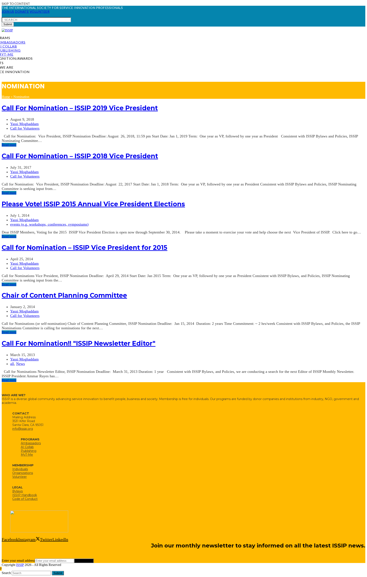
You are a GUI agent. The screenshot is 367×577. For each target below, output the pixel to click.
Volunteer (19, 477)
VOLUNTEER (40, 11)
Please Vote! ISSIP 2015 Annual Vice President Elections (93, 204)
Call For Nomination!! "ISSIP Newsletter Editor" (78, 343)
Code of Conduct (25, 499)
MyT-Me (27, 455)
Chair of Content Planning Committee (64, 295)
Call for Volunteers (25, 128)
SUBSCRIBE (84, 560)
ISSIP (20, 565)
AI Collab (27, 447)
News (20, 364)
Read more (9, 145)
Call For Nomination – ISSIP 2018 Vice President (80, 156)
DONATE (22, 11)
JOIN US (8, 11)
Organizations (22, 473)
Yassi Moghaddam (24, 124)
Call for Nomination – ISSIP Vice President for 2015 (84, 248)
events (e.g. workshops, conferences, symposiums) (49, 224)
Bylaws (17, 491)
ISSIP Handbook (24, 495)
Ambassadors (31, 443)
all (12, 364)
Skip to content (16, 4)
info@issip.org (22, 429)
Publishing (28, 451)
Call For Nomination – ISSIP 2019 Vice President (80, 108)
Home (6, 97)
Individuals (20, 469)
